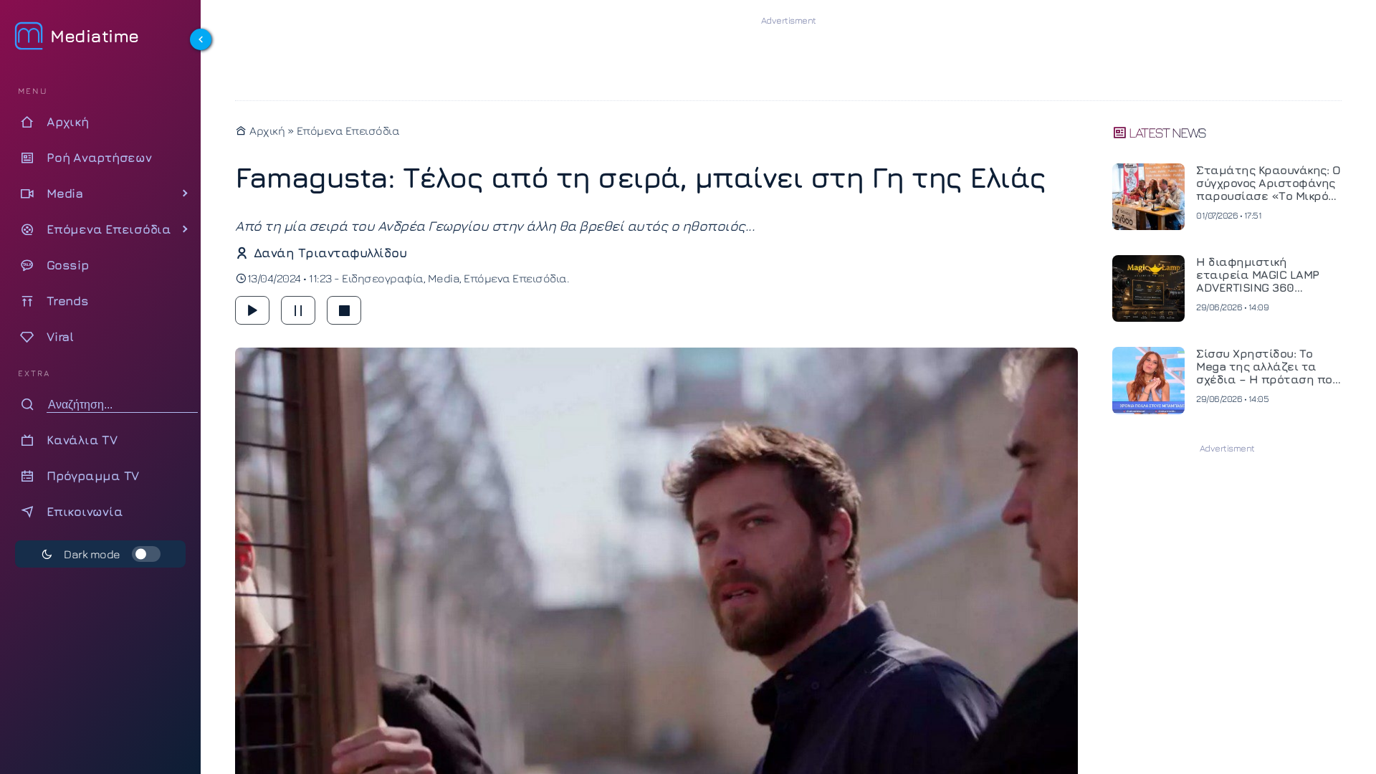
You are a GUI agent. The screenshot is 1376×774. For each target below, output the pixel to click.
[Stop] (344, 310)
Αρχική (266, 130)
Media (444, 278)
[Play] (252, 310)
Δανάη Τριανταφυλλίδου (330, 252)
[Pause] (298, 310)
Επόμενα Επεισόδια (348, 130)
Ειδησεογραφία (383, 278)
